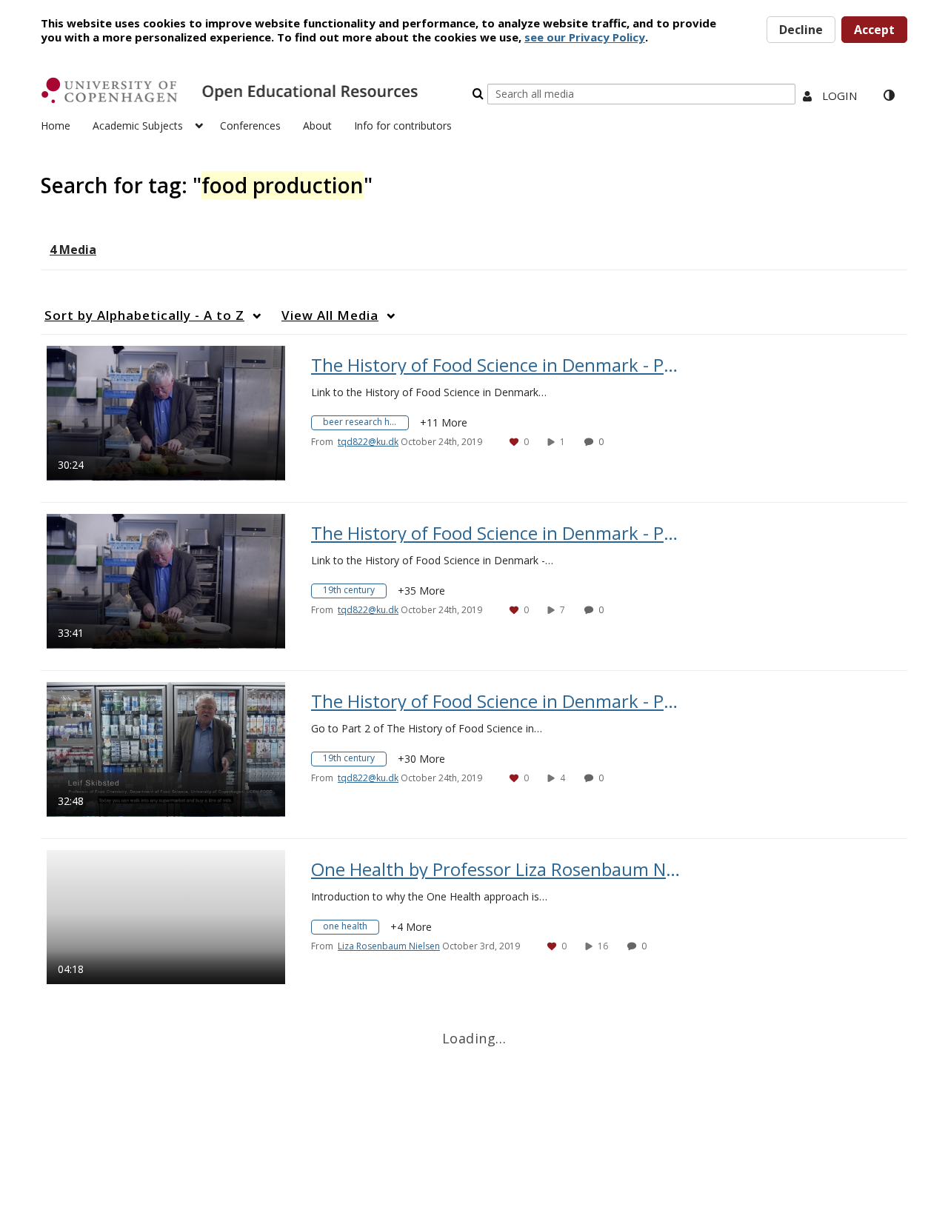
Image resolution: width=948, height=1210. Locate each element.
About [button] (317, 125)
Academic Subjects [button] (138, 125)
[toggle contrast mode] (888, 95)
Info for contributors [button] (403, 125)
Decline (801, 29)
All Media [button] (329, 315)
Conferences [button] (250, 125)
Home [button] (55, 125)
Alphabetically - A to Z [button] (144, 315)
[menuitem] (67, 124)
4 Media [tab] (73, 249)
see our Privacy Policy (584, 37)
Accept (874, 29)
